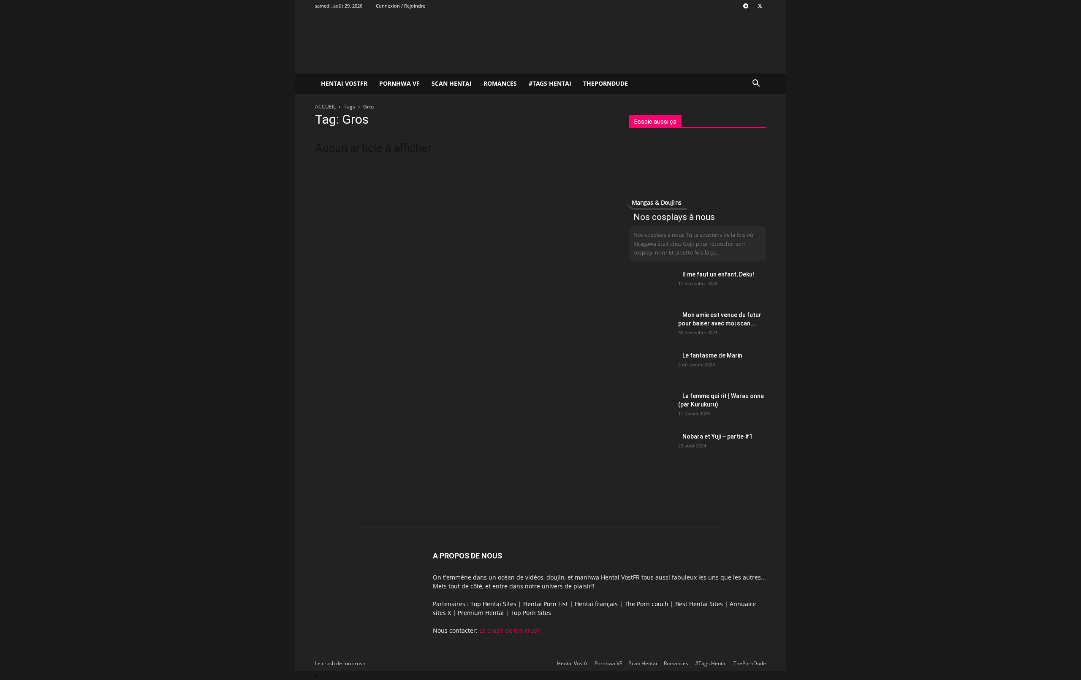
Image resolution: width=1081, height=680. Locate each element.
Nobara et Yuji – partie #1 (717, 436)
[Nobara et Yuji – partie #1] (650, 447)
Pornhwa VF (399, 83)
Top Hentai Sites (493, 604)
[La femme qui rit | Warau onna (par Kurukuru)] (650, 406)
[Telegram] (745, 6)
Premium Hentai (481, 613)
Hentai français (596, 604)
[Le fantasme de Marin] (650, 366)
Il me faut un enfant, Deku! (718, 274)
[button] (756, 84)
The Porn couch (646, 604)
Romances (500, 83)
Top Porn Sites (531, 613)
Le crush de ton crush (510, 630)
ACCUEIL (325, 106)
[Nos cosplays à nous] (697, 172)
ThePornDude (605, 83)
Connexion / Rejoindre (400, 6)
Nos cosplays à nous (674, 217)
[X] (759, 6)
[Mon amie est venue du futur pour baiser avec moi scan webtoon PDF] (650, 325)
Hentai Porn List (545, 604)
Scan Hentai (452, 83)
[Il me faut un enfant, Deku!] (650, 285)
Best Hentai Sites (699, 604)
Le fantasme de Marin (712, 355)
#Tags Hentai (550, 83)
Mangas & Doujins (656, 202)
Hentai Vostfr (344, 83)
